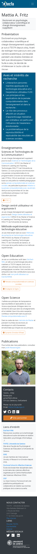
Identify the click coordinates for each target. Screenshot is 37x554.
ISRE (5, 454)
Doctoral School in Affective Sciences (17, 465)
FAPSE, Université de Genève (14, 444)
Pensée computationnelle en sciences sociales (19, 283)
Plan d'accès (11, 518)
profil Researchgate (12, 348)
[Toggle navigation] (32, 4)
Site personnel (19, 418)
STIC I (7, 200)
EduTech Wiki (8, 431)
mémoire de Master (26, 320)
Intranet (9, 529)
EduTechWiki (11, 527)
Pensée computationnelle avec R (14, 316)
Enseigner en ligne (12, 289)
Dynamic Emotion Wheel (14, 333)
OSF (5, 478)
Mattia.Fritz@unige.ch (16, 407)
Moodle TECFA (12, 524)
